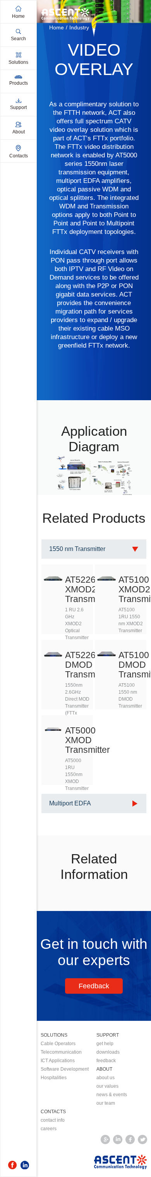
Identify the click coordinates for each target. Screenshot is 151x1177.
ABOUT (104, 1069)
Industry (79, 27)
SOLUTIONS (54, 1035)
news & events (111, 1094)
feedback (106, 1060)
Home (56, 27)
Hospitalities (54, 1077)
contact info (53, 1120)
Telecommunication (61, 1052)
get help (104, 1043)
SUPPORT (107, 1035)
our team (105, 1103)
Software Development (65, 1069)
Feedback (94, 986)
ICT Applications (58, 1060)
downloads (108, 1052)
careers (49, 1128)
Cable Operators (58, 1043)
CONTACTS (53, 1111)
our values (107, 1086)
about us (105, 1077)
